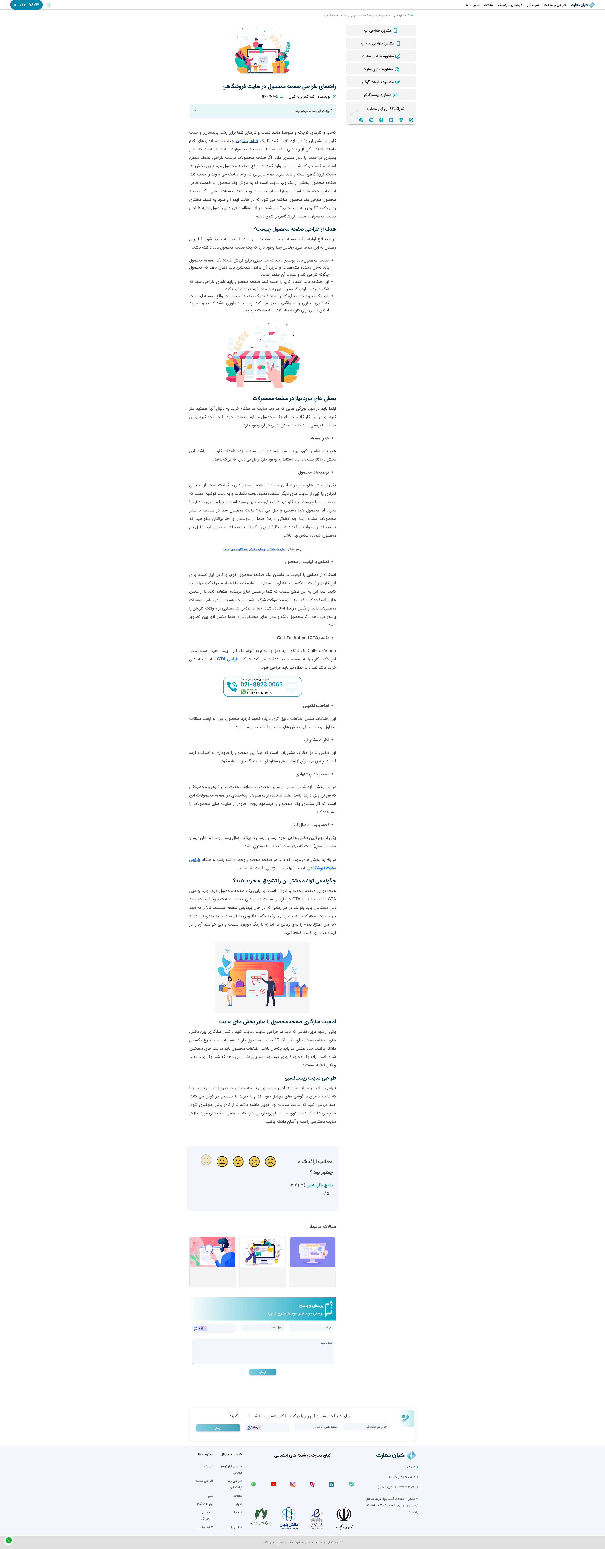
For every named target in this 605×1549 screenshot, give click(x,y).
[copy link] (361, 120)
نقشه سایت (205, 1527)
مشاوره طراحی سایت (378, 56)
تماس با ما (235, 1527)
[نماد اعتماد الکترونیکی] (316, 1518)
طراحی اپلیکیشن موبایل (230, 1469)
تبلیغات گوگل (204, 1504)
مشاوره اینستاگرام (378, 94)
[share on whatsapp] (411, 120)
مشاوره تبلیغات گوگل (378, 81)
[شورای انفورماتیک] (344, 1518)
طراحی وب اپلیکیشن (235, 1484)
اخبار (239, 1504)
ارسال (262, 1372)
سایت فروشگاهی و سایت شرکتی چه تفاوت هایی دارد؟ (254, 549)
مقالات (401, 15)
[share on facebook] (381, 120)
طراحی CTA (227, 658)
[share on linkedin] (401, 120)
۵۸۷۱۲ (411, 1467)
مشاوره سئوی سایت (378, 68)
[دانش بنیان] (288, 1518)
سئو (210, 1496)
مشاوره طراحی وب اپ (378, 43)
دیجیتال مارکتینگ (207, 1515)
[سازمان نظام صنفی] (261, 1517)
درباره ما (207, 1466)
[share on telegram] (371, 120)
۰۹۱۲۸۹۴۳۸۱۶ (397, 1487)
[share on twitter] (391, 120)
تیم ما (238, 1512)
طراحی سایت (247, 140)
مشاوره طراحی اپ (378, 30)
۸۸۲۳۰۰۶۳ (401, 1477)
